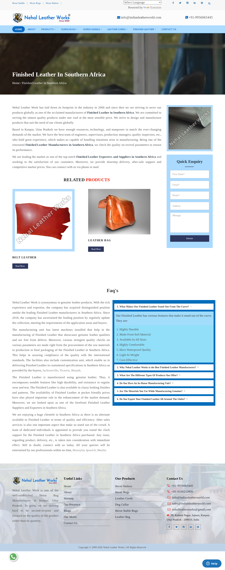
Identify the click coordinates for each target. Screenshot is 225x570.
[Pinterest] (201, 3)
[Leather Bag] (49, 211)
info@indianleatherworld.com (141, 17)
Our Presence (72, 504)
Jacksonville (50, 370)
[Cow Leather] (125, 220)
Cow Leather (100, 257)
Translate (155, 7)
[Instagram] (187, 3)
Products (47, 29)
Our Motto (70, 517)
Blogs (67, 510)
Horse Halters (52, 3)
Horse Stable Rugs (126, 510)
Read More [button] (20, 249)
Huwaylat (79, 450)
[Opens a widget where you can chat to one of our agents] (211, 563)
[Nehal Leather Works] (42, 18)
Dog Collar (122, 504)
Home (18, 29)
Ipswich (91, 450)
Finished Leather (143, 29)
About (32, 29)
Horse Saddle (18, 3)
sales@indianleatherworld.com (191, 503)
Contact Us (169, 29)
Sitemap (69, 498)
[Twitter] (180, 3)
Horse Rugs (35, 3)
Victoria (65, 370)
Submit (189, 238)
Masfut (101, 450)
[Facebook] (173, 3)
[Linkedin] (194, 3)
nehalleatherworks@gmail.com (191, 509)
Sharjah (76, 370)
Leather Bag (23, 240)
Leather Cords (116, 29)
